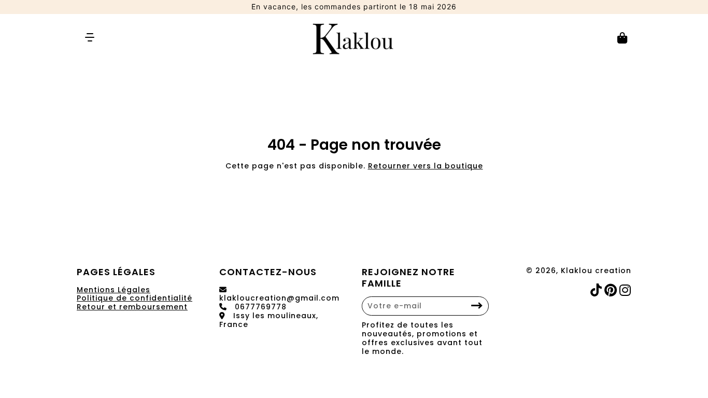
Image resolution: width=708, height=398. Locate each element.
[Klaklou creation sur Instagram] (626, 290)
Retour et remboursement (132, 307)
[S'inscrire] (477, 306)
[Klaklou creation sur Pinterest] (611, 290)
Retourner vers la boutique (425, 166)
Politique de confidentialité (134, 298)
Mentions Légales (113, 290)
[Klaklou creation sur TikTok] (597, 290)
